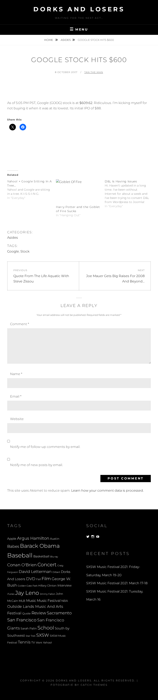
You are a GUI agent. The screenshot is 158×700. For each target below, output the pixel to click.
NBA (64, 601)
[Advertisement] (82, 89)
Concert (47, 564)
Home (49, 39)
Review (38, 612)
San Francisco (21, 619)
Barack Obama (40, 546)
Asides (66, 39)
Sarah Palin (29, 628)
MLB (22, 600)
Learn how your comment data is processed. (107, 490)
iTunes (10, 594)
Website (17, 419)
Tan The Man (93, 72)
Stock (24, 251)
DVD (30, 578)
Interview (64, 585)
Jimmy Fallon (47, 594)
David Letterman (35, 571)
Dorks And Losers (79, 9)
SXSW (42, 635)
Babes (13, 546)
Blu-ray (54, 556)
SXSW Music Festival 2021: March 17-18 (117, 583)
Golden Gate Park (27, 585)
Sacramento (59, 612)
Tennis (24, 642)
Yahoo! (47, 642)
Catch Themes (94, 684)
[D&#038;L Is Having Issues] (129, 193)
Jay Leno (27, 592)
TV (33, 642)
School (45, 627)
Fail (38, 579)
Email (15, 396)
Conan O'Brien (22, 564)
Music (31, 600)
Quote (26, 613)
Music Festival (48, 600)
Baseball (20, 555)
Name (16, 374)
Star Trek (30, 635)
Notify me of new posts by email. (36, 465)
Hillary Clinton (47, 585)
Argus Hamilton (33, 538)
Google (13, 251)
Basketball (41, 556)
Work (39, 642)
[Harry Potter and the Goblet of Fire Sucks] (78, 192)
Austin (54, 538)
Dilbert (56, 572)
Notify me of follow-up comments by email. (45, 447)
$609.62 (85, 103)
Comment (19, 324)
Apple (11, 539)
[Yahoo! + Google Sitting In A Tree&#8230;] (31, 189)
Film (46, 578)
